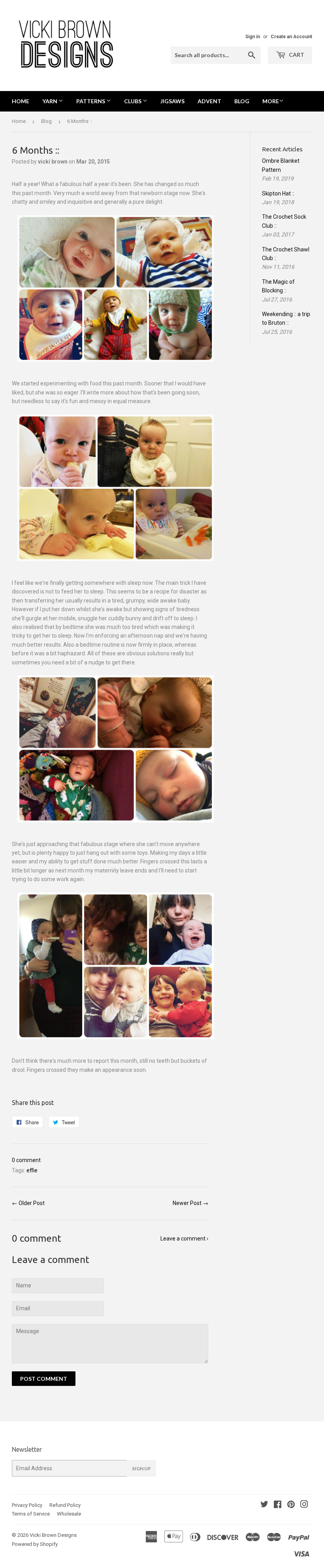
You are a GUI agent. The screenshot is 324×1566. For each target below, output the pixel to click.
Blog (46, 121)
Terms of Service (31, 1514)
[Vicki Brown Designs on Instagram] (304, 1505)
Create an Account (291, 36)
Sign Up (141, 1468)
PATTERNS (91, 101)
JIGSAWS (172, 101)
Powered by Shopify (35, 1544)
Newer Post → (190, 1203)
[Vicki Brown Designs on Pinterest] (291, 1505)
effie (32, 1170)
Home (20, 101)
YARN (50, 101)
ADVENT (209, 101)
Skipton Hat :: (278, 193)
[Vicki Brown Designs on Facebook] (277, 1505)
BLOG (241, 101)
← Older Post (28, 1203)
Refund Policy (65, 1505)
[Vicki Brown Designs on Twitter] (264, 1505)
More (270, 101)
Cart (296, 54)
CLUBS (133, 101)
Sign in (252, 36)
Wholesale (69, 1514)
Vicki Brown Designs (53, 1535)
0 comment (26, 1160)
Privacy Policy (27, 1505)
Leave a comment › (184, 1238)
